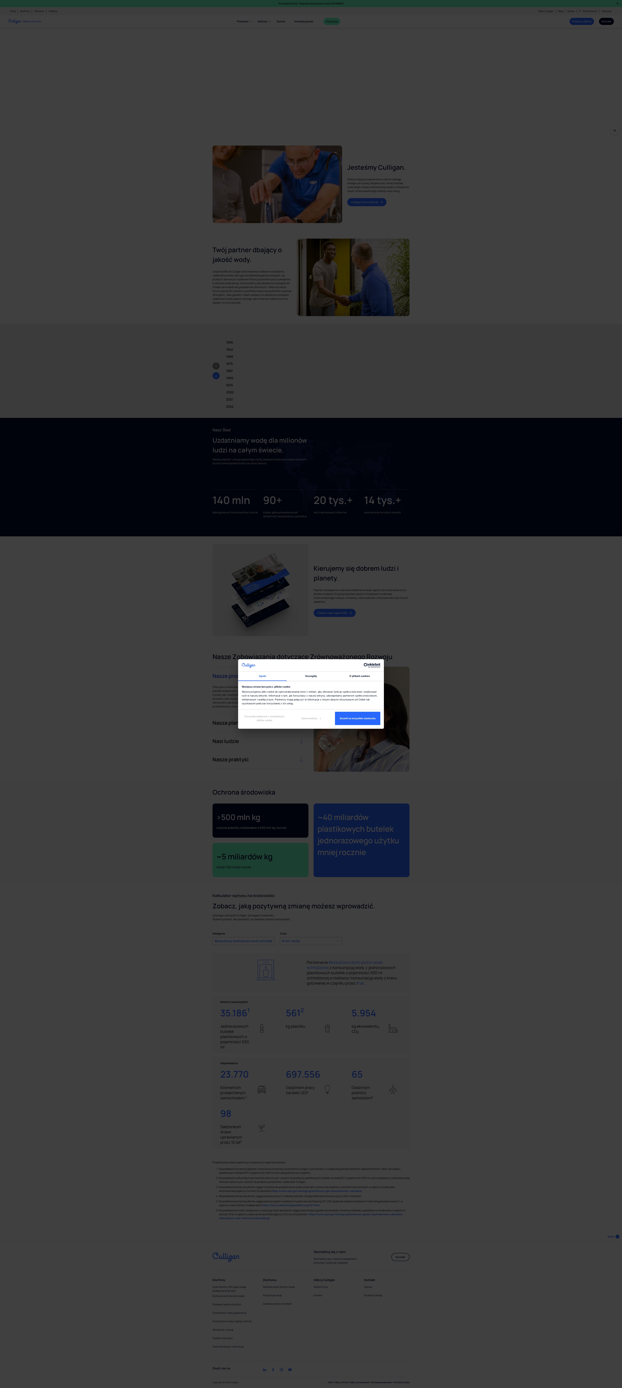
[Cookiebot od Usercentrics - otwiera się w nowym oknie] (366, 665)
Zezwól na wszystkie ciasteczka (357, 718)
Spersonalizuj (309, 718)
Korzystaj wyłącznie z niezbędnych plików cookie (264, 718)
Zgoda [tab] (262, 676)
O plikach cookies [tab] (359, 676)
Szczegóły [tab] (311, 676)
